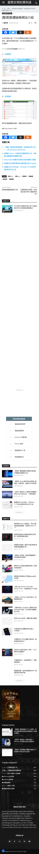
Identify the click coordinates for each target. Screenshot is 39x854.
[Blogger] (10, 841)
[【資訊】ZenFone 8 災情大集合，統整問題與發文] (7, 600)
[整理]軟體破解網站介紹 (10, 190)
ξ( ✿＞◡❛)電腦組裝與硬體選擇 (15, 9)
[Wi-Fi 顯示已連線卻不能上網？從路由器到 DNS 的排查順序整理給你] (7, 209)
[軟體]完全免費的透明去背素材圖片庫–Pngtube (20, 163)
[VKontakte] (29, 841)
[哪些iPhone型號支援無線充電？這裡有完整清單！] (7, 568)
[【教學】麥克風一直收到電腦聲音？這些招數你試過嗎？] (7, 558)
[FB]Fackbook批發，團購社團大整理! (25, 618)
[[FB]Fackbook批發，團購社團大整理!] (7, 621)
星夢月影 (6, 23)
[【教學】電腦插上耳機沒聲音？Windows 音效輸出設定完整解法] (7, 742)
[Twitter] (13, 32)
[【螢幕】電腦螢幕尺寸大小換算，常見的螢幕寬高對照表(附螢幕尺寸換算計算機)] (7, 732)
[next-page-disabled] (6, 216)
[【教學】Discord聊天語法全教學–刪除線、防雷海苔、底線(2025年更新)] (7, 484)
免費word (17, 176)
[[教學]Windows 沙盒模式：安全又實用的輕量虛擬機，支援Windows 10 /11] (7, 526)
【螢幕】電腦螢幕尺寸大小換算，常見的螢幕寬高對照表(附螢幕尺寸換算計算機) (25, 731)
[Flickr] (19, 841)
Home (4, 9)
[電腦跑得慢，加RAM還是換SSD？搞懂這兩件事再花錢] (7, 673)
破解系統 (5, 179)
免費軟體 (30, 176)
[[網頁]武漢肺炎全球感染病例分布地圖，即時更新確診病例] (7, 537)
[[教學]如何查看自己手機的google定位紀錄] (7, 579)
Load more (19, 512)
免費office (10, 176)
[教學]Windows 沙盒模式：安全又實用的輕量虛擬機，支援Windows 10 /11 (25, 525)
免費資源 (24, 176)
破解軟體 (11, 179)
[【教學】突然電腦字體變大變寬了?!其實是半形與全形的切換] (7, 752)
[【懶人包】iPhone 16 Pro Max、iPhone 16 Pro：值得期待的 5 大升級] (7, 589)
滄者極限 (8, 96)
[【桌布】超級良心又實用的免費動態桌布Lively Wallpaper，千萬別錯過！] (7, 494)
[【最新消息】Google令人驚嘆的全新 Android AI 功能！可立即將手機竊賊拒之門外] (7, 610)
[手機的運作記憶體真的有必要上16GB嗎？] (7, 631)
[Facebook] (5, 32)
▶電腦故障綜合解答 (29, 9)
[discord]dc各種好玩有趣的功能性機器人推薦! (20, 160)
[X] (20, 32)
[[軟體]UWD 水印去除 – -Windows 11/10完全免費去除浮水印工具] (7, 505)
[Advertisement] (19, 306)
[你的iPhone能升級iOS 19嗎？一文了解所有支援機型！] (7, 652)
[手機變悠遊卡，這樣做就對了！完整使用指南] (7, 663)
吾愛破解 (8, 54)
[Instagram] (24, 841)
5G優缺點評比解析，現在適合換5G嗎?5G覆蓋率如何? (28, 192)
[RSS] (27, 32)
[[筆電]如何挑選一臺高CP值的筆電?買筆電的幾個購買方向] (7, 547)
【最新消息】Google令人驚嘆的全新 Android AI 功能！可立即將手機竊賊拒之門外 (25, 609)
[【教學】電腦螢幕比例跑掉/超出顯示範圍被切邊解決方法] (7, 473)
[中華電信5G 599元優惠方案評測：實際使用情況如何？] (7, 642)
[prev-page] (3, 216)
